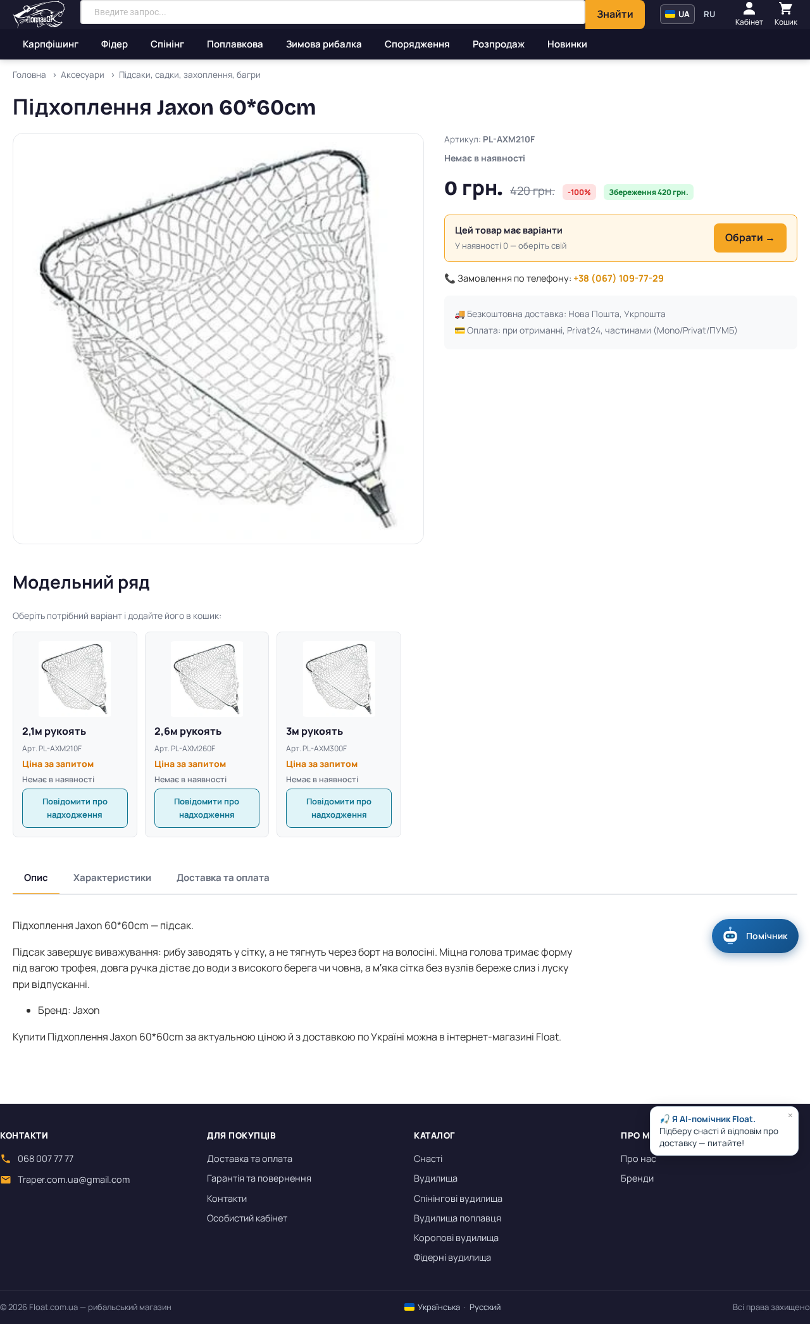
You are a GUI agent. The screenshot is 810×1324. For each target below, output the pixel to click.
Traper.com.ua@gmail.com (74, 1179)
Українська (438, 1307)
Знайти (615, 14)
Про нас (638, 1158)
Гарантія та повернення (259, 1178)
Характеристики (112, 877)
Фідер (114, 44)
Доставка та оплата (223, 877)
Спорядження (417, 44)
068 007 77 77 (45, 1158)
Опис (36, 877)
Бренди (637, 1178)
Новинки (567, 44)
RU (709, 14)
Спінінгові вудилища (458, 1198)
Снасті (428, 1158)
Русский (485, 1307)
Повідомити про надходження (75, 808)
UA (683, 14)
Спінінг (167, 44)
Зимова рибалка (324, 44)
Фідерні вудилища (452, 1257)
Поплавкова (235, 44)
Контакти (227, 1198)
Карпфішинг (50, 44)
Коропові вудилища (456, 1238)
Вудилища (436, 1178)
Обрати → (750, 237)
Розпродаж (499, 44)
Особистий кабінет (247, 1218)
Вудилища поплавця (457, 1218)
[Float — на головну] (39, 14)
